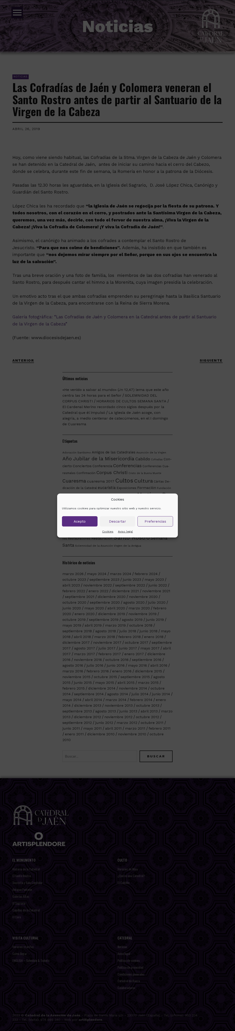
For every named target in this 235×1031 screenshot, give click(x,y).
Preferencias (155, 521)
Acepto (80, 521)
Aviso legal (125, 531)
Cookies (107, 531)
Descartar (117, 521)
